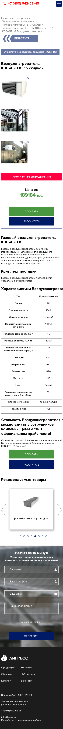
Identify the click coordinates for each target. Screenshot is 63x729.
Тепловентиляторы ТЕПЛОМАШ (21, 24)
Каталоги (6, 680)
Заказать (31, 211)
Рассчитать (31, 221)
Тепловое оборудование (17, 21)
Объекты (6, 674)
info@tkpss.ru (8, 717)
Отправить (31, 636)
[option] (31, 508)
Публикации (28, 674)
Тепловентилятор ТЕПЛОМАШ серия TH (26, 28)
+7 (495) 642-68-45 (23, 3)
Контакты (26, 667)
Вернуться (22, 38)
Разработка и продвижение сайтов (21, 720)
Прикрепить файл (30, 622)
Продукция (21, 18)
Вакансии (26, 680)
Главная (6, 18)
